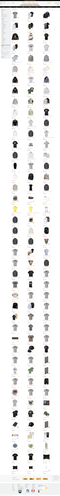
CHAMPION (3, 23)
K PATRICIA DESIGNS (4, 27)
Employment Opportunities (20, 486)
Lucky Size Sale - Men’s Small (4, 14)
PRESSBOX (3, 34)
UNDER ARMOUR (3, 39)
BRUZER (3, 22)
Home (1, 8)
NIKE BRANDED (3, 32)
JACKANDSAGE (3, 26)
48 (52, 9)
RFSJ (2, 35)
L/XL (5, 47)
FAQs (25, 486)
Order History (33, 487)
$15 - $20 (2, 53)
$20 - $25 (5, 53)
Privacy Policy (26, 487)
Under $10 (2, 11)
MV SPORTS (3, 31)
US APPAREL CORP (3, 40)
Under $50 (2, 13)
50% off (2, 10)
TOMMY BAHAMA (3, 38)
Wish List (33, 486)
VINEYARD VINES (3, 42)
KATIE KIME (3, 28)
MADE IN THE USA (3, 57)
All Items (54, 9)
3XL (3, 47)
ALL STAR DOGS (3, 20)
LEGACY (3, 30)
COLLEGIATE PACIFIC (4, 24)
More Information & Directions (21, 487)
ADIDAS (2, 19)
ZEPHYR (3, 43)
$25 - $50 (7, 53)
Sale (2, 8)
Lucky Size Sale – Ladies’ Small (4, 15)
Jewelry (13, 487)
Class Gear (14, 489)
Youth (13, 486)
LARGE (7, 47)
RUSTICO (3, 36)
